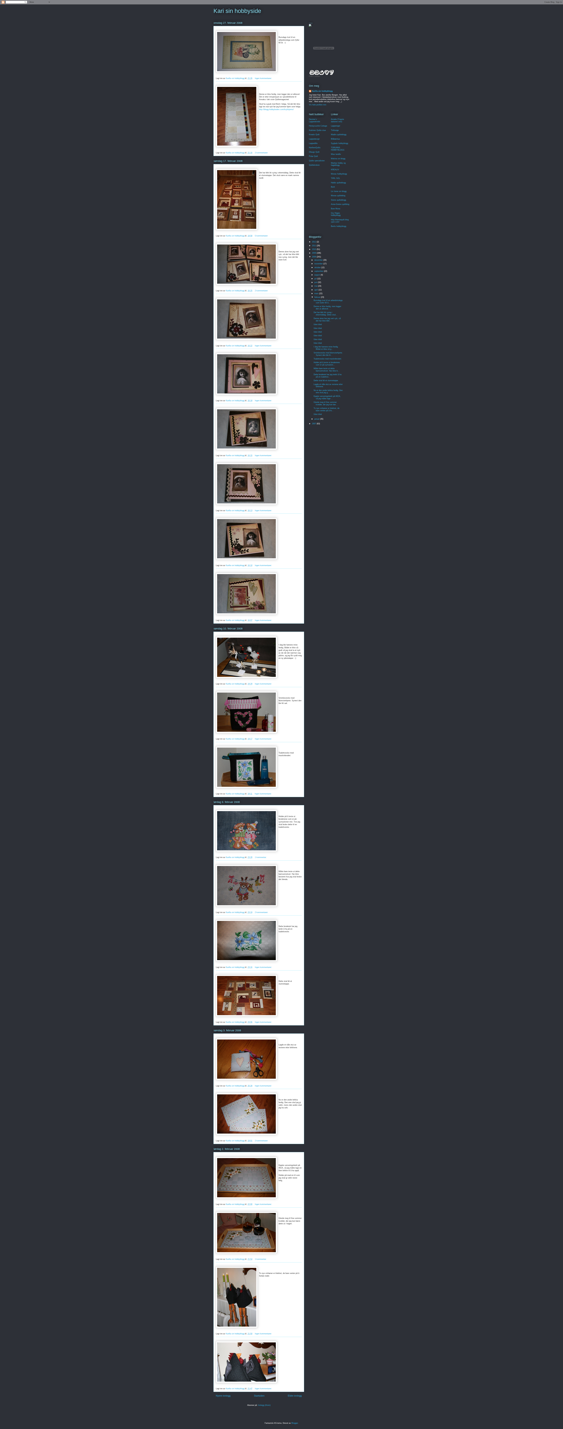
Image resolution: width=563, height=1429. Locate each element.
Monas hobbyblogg (339, 174)
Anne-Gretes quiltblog (340, 204)
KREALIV (335, 169)
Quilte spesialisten (317, 161)
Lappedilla (313, 143)
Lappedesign (314, 139)
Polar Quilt (313, 156)
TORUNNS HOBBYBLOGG (337, 148)
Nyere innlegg (223, 1396)
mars (316, 293)
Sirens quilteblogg (338, 200)
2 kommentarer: (262, 153)
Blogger (294, 1423)
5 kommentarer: (262, 236)
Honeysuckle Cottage (318, 126)
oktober (317, 267)
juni (316, 282)
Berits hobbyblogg (338, 226)
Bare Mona (335, 209)
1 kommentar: (261, 857)
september (319, 271)
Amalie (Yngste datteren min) (337, 120)
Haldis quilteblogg (338, 183)
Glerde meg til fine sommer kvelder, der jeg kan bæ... (326, 403)
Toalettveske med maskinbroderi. (328, 359)
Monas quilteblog (338, 195)
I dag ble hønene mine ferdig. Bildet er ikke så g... (326, 348)
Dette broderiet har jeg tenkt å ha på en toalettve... (327, 375)
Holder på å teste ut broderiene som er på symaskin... (327, 363)
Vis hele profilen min (317, 105)
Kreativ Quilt (314, 134)
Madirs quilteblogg (338, 134)
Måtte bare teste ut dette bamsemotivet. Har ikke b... (326, 369)
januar (317, 419)
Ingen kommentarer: (263, 78)
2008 (314, 257)
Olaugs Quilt (314, 152)
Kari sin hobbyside (237, 11)
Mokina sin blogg (338, 158)
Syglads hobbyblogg (339, 143)
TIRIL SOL (335, 178)
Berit (333, 187)
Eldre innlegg (295, 1396)
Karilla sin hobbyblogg (322, 91)
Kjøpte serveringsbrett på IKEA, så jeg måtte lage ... (327, 397)
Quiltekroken (314, 165)
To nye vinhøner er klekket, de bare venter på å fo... (326, 409)
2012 (314, 242)
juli (315, 279)
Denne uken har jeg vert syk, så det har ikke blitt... (327, 319)
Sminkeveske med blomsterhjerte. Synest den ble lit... (328, 354)
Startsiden (259, 1396)
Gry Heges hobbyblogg (336, 214)
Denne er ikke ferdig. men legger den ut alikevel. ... (327, 307)
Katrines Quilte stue (317, 130)
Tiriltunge (335, 130)
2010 (314, 249)
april (316, 290)
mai (316, 286)
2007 (314, 424)
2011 (314, 246)
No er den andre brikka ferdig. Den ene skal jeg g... (328, 391)
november (318, 264)
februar (317, 297)
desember (318, 260)
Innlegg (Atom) (264, 1405)
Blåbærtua (335, 139)
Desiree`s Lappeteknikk (314, 120)
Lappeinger (335, 126)
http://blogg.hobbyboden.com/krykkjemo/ (276, 109)
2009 (314, 253)
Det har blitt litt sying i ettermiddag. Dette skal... (325, 313)
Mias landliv (336, 154)
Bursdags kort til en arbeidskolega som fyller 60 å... (328, 301)
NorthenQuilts (314, 147)
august (317, 275)
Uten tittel (318, 324)
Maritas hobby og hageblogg (338, 164)
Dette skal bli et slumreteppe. (326, 380)
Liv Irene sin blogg (338, 191)
